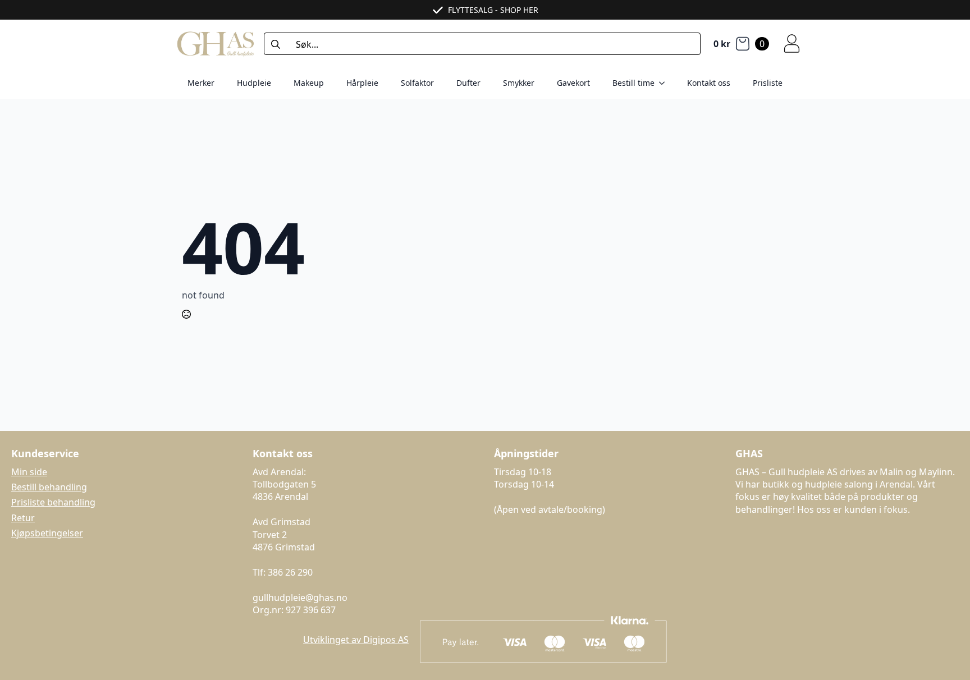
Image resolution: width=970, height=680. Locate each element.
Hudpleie (254, 82)
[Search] (275, 44)
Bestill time (633, 82)
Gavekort (573, 82)
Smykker (518, 82)
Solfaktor (417, 82)
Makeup (309, 82)
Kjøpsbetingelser (47, 533)
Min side (29, 472)
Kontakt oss (708, 82)
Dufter (468, 82)
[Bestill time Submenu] (665, 83)
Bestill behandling (49, 487)
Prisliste (768, 82)
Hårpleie (362, 82)
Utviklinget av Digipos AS (356, 639)
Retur (23, 518)
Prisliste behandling (53, 502)
